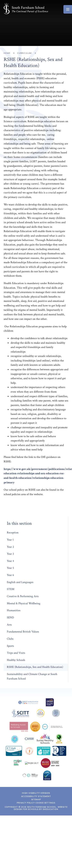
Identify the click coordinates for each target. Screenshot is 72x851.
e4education (50, 809)
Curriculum (24, 53)
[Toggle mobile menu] (67, 9)
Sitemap (36, 799)
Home (7, 53)
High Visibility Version (36, 793)
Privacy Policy (26, 803)
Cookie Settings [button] (45, 803)
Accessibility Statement (36, 796)
